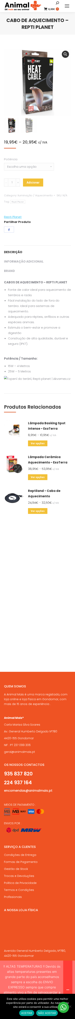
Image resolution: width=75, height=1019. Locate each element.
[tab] (37, 250)
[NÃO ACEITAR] (70, 1006)
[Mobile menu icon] (67, 6)
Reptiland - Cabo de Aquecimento (44, 493)
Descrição (13, 252)
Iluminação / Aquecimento (35, 195)
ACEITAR (26, 1013)
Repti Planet (18, 202)
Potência (10, 159)
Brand (9, 271)
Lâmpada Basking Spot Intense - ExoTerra (46, 426)
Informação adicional (24, 261)
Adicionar (33, 182)
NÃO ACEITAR (47, 1013)
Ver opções (38, 443)
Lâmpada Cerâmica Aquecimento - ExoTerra (47, 459)
